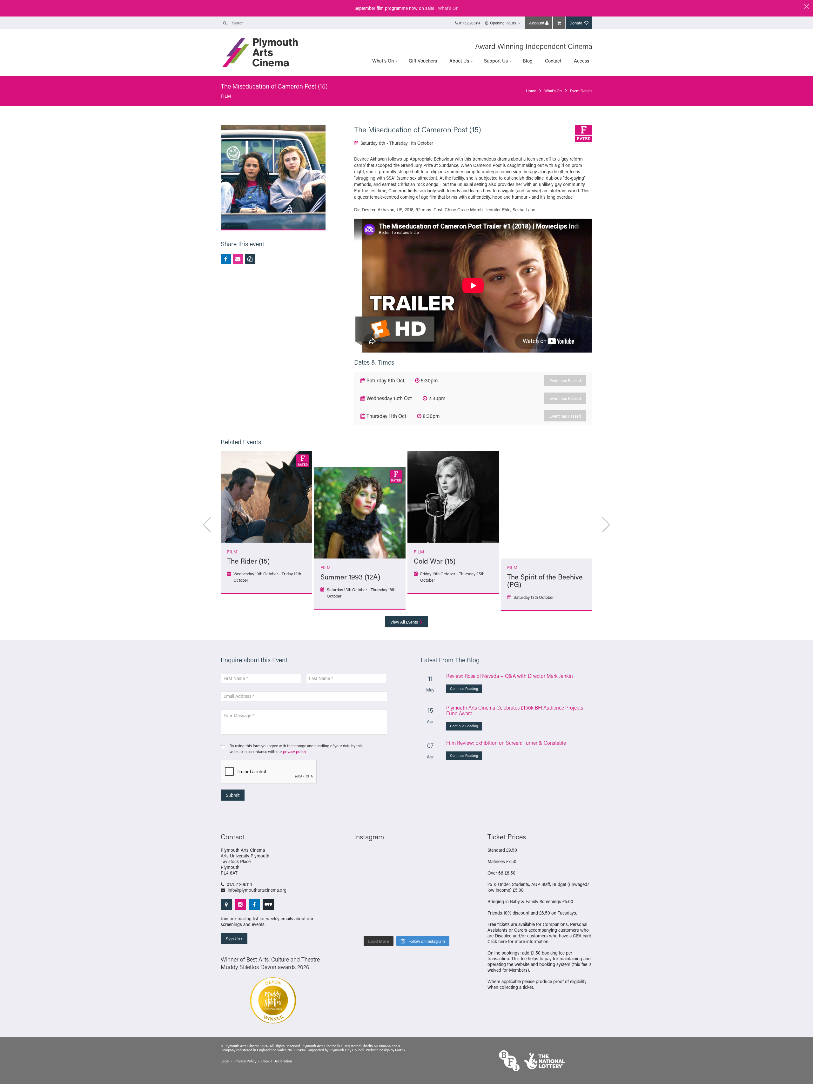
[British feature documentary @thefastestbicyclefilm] (366, 874)
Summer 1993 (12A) (350, 576)
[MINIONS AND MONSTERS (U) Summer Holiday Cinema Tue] (366, 890)
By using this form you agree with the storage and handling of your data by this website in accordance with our (296, 748)
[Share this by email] (238, 259)
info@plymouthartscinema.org (257, 890)
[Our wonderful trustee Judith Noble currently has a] (447, 907)
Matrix (400, 1050)
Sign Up (233, 938)
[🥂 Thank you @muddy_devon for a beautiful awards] (420, 907)
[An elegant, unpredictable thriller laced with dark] (393, 923)
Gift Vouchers (423, 60)
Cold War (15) (434, 560)
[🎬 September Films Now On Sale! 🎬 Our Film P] (393, 874)
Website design (378, 1050)
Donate (576, 22)
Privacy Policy (245, 1061)
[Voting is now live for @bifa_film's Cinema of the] (420, 857)
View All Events (404, 622)
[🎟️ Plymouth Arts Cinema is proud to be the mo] (420, 923)
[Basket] (559, 23)
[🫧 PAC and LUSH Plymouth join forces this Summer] (393, 907)
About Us (459, 60)
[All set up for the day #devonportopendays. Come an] (366, 907)
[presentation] (269, 772)
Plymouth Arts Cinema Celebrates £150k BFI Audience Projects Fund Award (514, 710)
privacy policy (294, 751)
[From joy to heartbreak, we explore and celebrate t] (366, 857)
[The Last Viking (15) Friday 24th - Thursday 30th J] (420, 890)
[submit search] (225, 23)
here (502, 941)
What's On (448, 8)
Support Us (496, 60)
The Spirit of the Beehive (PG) (545, 580)
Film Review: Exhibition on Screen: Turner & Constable (506, 742)
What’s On (383, 60)
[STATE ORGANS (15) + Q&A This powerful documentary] (420, 874)
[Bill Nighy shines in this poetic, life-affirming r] (366, 923)
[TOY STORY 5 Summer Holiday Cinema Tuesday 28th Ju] (393, 890)
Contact (553, 60)
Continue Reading (464, 688)
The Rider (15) (248, 560)
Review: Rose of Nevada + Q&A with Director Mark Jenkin (509, 675)
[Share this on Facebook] (226, 259)
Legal (225, 1061)
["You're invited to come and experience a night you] (447, 857)
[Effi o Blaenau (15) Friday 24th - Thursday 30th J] (447, 890)
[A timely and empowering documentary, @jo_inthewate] (447, 923)
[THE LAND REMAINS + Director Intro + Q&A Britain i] (393, 857)
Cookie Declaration (276, 1061)
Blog (528, 60)
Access (581, 60)
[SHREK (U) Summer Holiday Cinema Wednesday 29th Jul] (447, 874)
